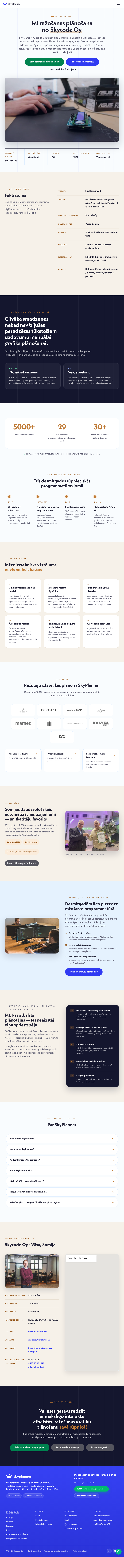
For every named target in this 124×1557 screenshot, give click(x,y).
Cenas (8, 1530)
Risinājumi (10, 1521)
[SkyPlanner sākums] (11, 4)
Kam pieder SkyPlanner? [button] (22, 1139)
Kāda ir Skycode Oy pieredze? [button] (25, 1160)
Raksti (37, 1515)
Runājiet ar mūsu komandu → (84, 972)
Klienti (66, 1520)
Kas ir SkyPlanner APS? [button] (21, 1171)
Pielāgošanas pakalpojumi (16, 1538)
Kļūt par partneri (70, 1524)
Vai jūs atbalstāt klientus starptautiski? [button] (28, 1192)
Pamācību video (41, 1520)
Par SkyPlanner (70, 1515)
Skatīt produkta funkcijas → (62, 69)
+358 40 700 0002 (37, 1332)
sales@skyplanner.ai (101, 1515)
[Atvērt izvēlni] (118, 4)
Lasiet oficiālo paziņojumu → (21, 863)
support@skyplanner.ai (39, 1340)
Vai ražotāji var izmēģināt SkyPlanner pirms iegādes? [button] (36, 1202)
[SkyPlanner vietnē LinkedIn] (109, 1551)
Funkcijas (9, 1517)
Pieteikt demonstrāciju (86, 1496)
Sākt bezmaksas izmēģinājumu (44, 62)
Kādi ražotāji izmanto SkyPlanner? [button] (27, 1181)
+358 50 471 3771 (36, 1363)
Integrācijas (10, 1525)
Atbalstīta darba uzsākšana (17, 1534)
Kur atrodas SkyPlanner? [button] (22, 1149)
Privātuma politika (35, 1551)
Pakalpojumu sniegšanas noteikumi (57, 1551)
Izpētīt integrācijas (100, 1447)
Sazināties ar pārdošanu (74, 1528)
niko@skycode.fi (36, 1367)
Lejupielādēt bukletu (43, 1524)
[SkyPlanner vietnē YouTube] (115, 1551)
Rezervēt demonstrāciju (82, 62)
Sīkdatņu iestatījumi (80, 1551)
